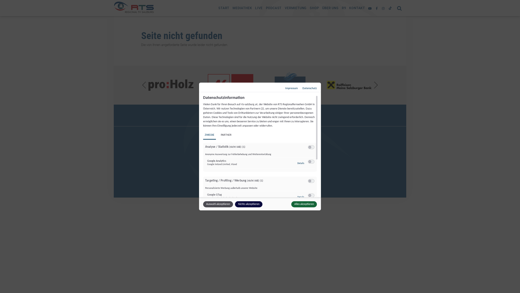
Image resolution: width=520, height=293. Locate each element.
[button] (310, 147)
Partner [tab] (226, 135)
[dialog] (260, 146)
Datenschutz (309, 88)
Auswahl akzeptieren (218, 204)
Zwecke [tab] (209, 135)
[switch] (311, 147)
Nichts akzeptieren (248, 204)
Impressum (291, 88)
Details (300, 163)
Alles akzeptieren (304, 204)
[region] (260, 146)
